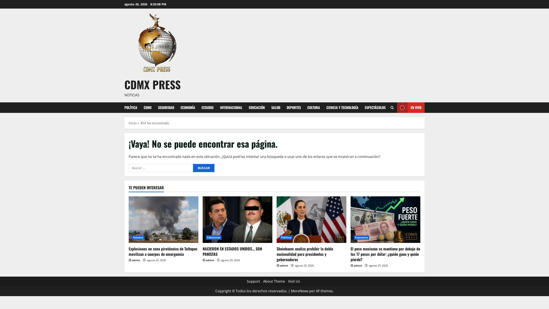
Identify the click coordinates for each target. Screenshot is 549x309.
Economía (188, 107)
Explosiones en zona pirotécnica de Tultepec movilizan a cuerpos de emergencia (163, 251)
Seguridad (166, 107)
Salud (275, 107)
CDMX (148, 107)
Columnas (213, 237)
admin (136, 260)
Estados (208, 107)
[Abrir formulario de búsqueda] (392, 107)
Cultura (313, 107)
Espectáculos (375, 107)
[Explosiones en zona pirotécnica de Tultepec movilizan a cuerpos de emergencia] (163, 219)
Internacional (231, 107)
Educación (257, 107)
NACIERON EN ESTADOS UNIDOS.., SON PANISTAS (232, 251)
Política (130, 107)
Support (253, 281)
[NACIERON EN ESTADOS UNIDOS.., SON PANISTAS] (237, 219)
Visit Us (294, 281)
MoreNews (299, 291)
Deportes (294, 107)
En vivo (416, 107)
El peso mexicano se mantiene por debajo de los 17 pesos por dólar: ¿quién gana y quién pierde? (385, 254)
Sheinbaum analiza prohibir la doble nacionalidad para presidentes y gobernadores (305, 254)
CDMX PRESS (152, 84)
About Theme (274, 281)
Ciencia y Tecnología (342, 107)
